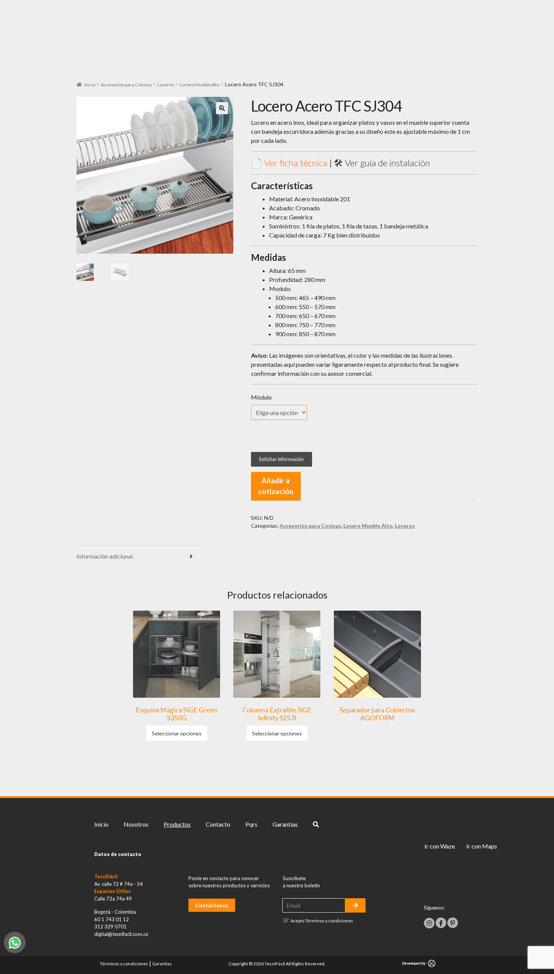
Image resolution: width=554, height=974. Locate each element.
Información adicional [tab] (105, 556)
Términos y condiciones (329, 920)
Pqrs (251, 824)
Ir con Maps (481, 846)
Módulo (261, 397)
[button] (222, 108)
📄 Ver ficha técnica (289, 162)
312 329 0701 (110, 926)
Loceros (166, 84)
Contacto (218, 824)
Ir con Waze (439, 846)
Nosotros (136, 824)
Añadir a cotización (276, 486)
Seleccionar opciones (177, 733)
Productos (177, 824)
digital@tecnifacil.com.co (121, 934)
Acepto (322, 920)
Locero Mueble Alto (199, 84)
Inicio (89, 84)
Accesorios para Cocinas (126, 84)
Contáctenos (211, 905)
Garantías (285, 824)
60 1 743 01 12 (111, 919)
